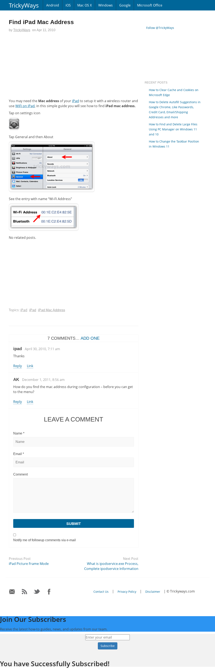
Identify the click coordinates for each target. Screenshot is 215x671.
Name (18, 433)
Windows (105, 5)
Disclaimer (152, 592)
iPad (75, 101)
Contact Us (101, 592)
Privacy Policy (127, 592)
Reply (17, 366)
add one (90, 338)
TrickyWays (24, 5)
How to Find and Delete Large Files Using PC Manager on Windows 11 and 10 (173, 129)
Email (18, 454)
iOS (68, 5)
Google (125, 5)
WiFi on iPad (25, 106)
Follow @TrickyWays (160, 28)
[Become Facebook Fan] (49, 591)
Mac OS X (84, 5)
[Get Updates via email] (12, 591)
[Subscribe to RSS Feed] (24, 591)
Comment (20, 474)
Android (52, 5)
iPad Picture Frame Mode (29, 563)
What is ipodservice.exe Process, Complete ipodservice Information (111, 566)
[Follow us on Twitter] (37, 591)
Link (30, 366)
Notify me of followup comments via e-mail (44, 540)
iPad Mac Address (51, 310)
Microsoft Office (149, 5)
